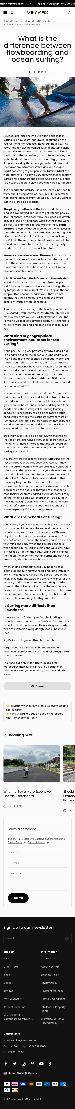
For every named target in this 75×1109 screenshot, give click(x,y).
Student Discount (14, 1007)
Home (6, 21)
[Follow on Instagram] (23, 1063)
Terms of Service (36, 842)
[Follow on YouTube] (41, 1063)
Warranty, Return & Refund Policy (52, 1020)
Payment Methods (52, 991)
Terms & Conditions (53, 999)
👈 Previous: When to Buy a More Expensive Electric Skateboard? (37, 707)
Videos (7, 983)
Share (40, 686)
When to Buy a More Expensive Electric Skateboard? (27, 793)
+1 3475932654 (38, 1046)
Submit (18, 898)
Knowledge (17, 21)
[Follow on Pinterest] (32, 1063)
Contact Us (48, 958)
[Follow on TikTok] (50, 1063)
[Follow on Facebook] (5, 1063)
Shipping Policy (50, 974)
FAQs (6, 958)
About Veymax (50, 966)
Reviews (8, 991)
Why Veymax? (12, 999)
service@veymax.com (24, 1040)
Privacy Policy (15, 842)
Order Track (10, 966)
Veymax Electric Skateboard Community (18, 1017)
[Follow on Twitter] (14, 1063)
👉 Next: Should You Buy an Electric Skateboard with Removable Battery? (34, 715)
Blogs (6, 974)
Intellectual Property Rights (53, 1009)
